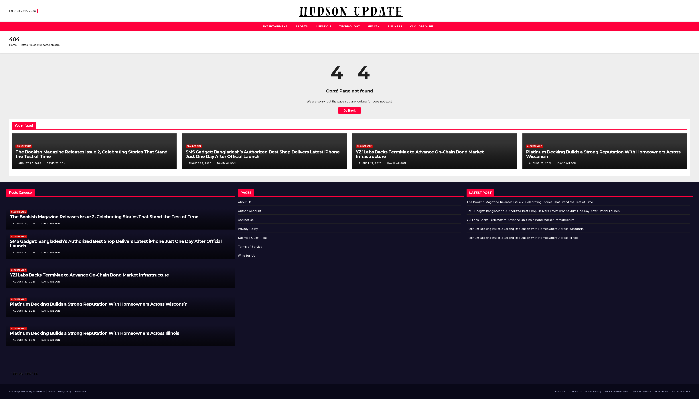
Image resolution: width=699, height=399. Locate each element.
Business (395, 26)
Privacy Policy (248, 229)
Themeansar (79, 391)
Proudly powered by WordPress (27, 391)
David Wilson (56, 163)
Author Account (249, 211)
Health (374, 26)
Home (13, 45)
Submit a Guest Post (252, 238)
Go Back (349, 110)
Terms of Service (250, 246)
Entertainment (275, 26)
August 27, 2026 (30, 163)
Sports (302, 26)
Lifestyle (323, 26)
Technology (349, 26)
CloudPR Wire (421, 26)
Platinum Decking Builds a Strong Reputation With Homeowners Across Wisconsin (603, 154)
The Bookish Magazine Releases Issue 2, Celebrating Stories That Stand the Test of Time (91, 154)
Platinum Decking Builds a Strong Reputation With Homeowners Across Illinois (94, 333)
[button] (687, 26)
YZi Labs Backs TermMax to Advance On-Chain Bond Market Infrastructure (420, 154)
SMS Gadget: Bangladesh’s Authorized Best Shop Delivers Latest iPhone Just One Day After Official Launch (262, 154)
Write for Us (246, 255)
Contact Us (246, 220)
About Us (245, 202)
